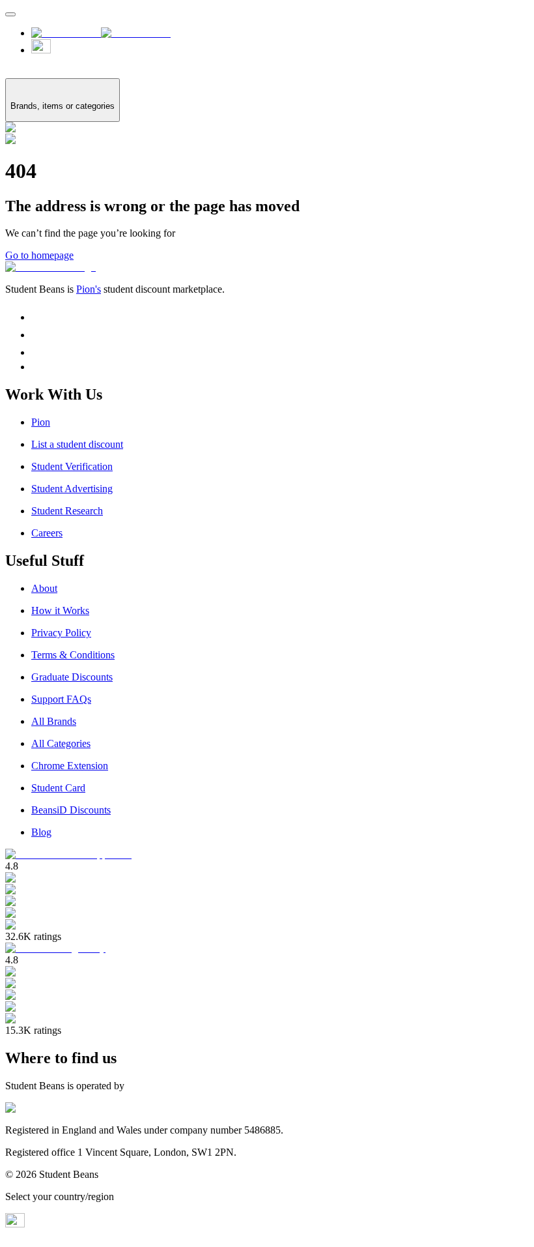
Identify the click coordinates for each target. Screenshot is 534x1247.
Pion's (88, 289)
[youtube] (37, 366)
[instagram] (38, 317)
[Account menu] (10, 14)
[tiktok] (38, 334)
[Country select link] (280, 53)
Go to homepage (39, 255)
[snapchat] (38, 352)
